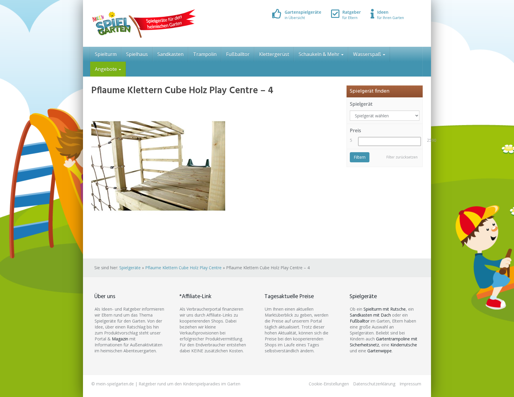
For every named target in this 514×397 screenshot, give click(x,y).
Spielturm (106, 54)
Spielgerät (361, 104)
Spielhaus (137, 54)
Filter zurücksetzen (402, 157)
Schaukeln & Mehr (320, 54)
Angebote (106, 69)
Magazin (120, 339)
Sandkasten (170, 54)
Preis (355, 130)
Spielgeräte (130, 267)
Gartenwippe (379, 351)
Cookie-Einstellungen (329, 384)
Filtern (360, 157)
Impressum (410, 384)
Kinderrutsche (404, 345)
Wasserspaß (367, 54)
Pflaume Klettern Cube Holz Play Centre (183, 267)
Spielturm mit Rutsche (384, 309)
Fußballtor (238, 54)
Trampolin (205, 54)
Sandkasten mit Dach (370, 315)
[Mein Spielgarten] (143, 23)
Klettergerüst (274, 54)
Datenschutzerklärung (374, 384)
